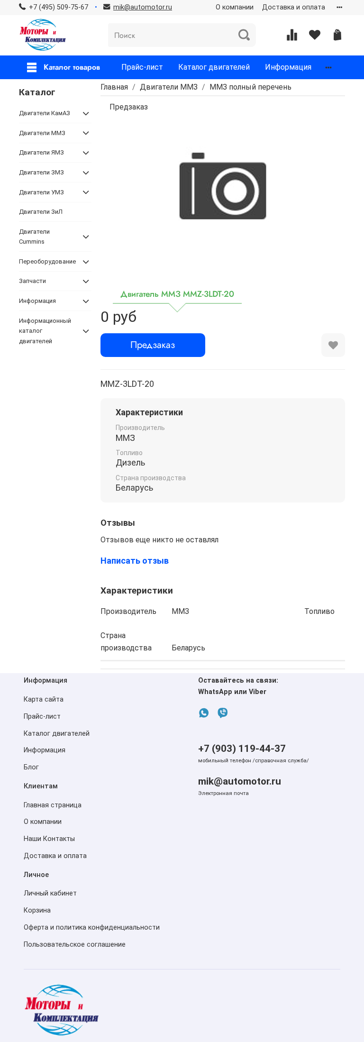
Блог (31, 767)
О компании (235, 7)
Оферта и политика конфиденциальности (92, 927)
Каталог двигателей (214, 67)
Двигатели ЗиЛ (41, 211)
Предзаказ (152, 345)
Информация (288, 67)
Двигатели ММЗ (169, 86)
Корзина (37, 910)
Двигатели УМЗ (41, 192)
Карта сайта (44, 699)
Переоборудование (47, 261)
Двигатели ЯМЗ (41, 152)
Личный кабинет (50, 893)
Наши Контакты (49, 839)
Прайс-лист (142, 67)
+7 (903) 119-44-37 (242, 748)
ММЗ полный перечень (250, 86)
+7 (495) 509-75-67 (58, 7)
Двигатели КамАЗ (44, 113)
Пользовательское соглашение (75, 945)
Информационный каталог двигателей (45, 331)
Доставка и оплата (293, 7)
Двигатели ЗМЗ (41, 172)
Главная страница (53, 805)
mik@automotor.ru (239, 781)
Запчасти (32, 280)
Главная (114, 86)
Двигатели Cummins (34, 236)
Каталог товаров (72, 67)
